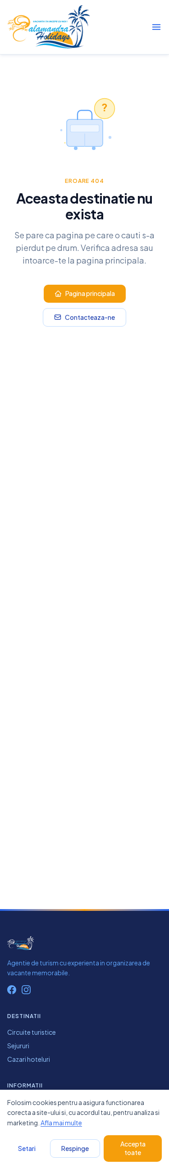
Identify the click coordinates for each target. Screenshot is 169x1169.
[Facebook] (11, 989)
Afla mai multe (61, 1123)
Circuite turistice (31, 1032)
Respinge (75, 1148)
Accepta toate (133, 1148)
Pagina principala (90, 293)
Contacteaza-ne (90, 317)
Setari (27, 1148)
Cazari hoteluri (28, 1059)
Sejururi (18, 1046)
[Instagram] (26, 989)
